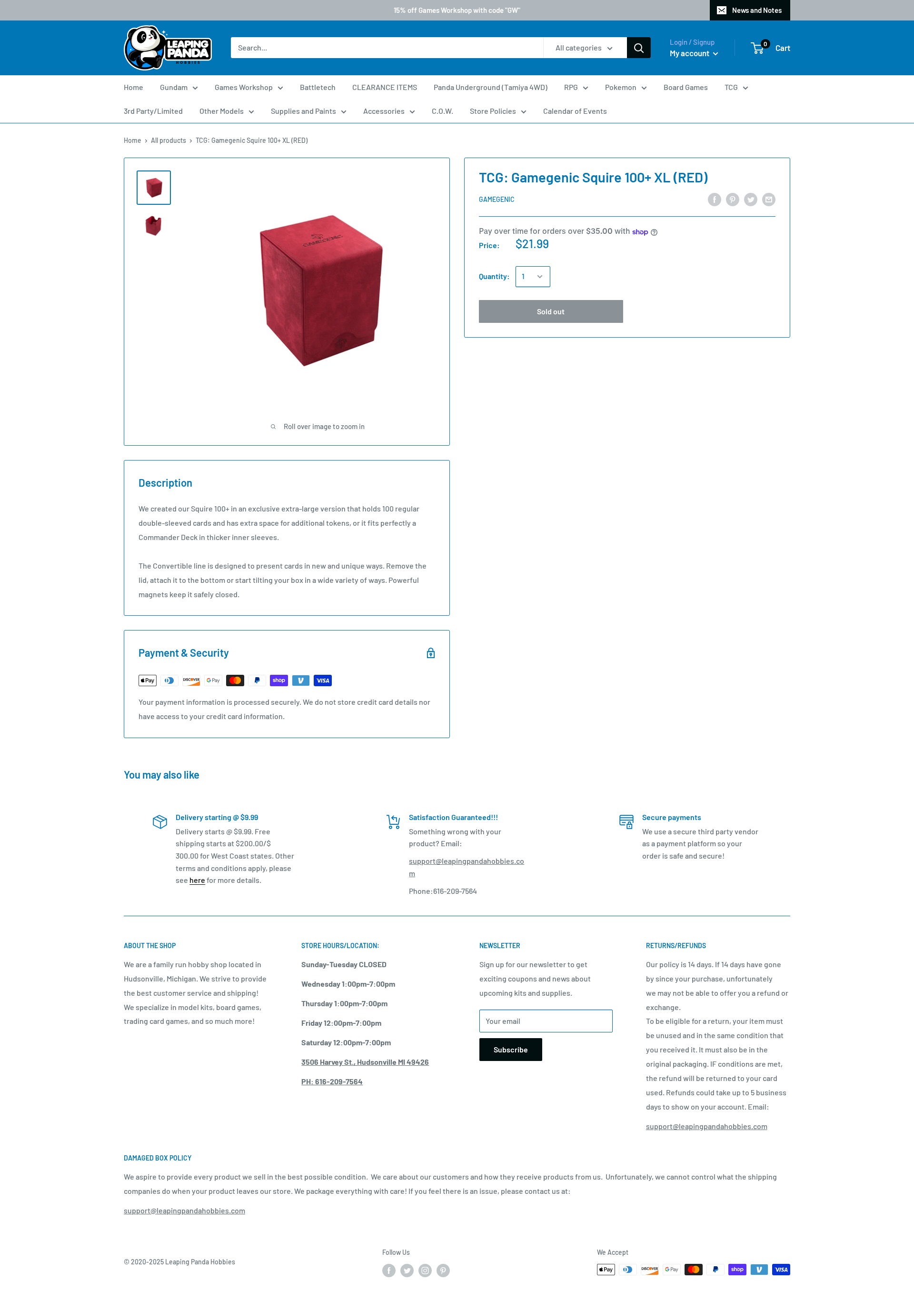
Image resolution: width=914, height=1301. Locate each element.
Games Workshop (244, 86)
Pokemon (620, 86)
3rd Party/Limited (153, 110)
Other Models (221, 110)
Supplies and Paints (303, 110)
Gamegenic (497, 199)
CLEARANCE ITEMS (384, 86)
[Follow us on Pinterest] (443, 1270)
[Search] (639, 48)
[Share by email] (768, 198)
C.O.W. (442, 110)
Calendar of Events (575, 110)
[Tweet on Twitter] (750, 198)
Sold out (551, 311)
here (197, 879)
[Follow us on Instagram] (425, 1270)
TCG (731, 86)
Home (133, 86)
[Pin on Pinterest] (732, 198)
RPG (571, 86)
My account (690, 53)
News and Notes (757, 10)
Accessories (384, 110)
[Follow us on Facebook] (389, 1270)
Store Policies (493, 110)
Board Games (686, 86)
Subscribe (511, 1049)
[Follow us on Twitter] (407, 1270)
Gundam (174, 86)
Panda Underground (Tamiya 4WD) (490, 86)
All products (168, 140)
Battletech (318, 86)
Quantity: (494, 276)
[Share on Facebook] (714, 198)
